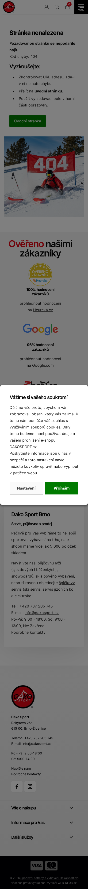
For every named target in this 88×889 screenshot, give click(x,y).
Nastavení (26, 488)
